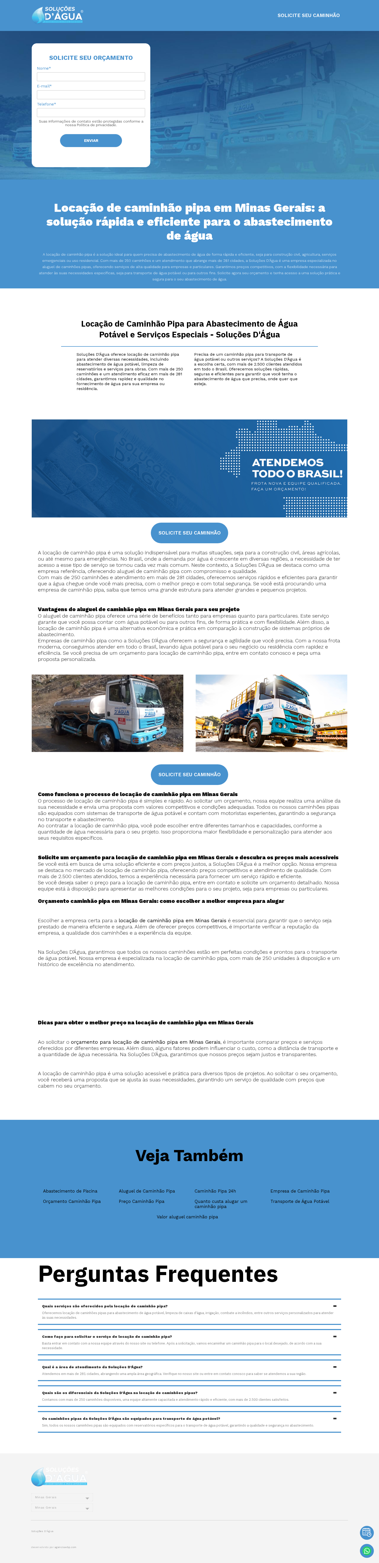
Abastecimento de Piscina (70, 1191)
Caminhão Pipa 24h (215, 1191)
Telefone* (46, 104)
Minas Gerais (45, 1497)
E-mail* (44, 86)
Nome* (44, 68)
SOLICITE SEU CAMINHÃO (309, 15)
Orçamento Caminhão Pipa (72, 1201)
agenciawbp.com (66, 1547)
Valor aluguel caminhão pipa (187, 1216)
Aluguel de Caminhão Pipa (147, 1191)
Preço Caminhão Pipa (141, 1201)
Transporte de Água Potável (299, 1201)
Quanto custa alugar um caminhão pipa (221, 1204)
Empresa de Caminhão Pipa (300, 1191)
